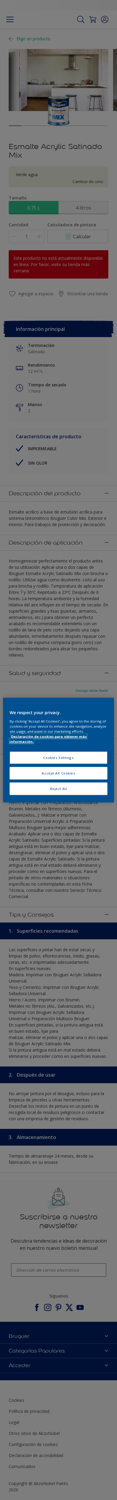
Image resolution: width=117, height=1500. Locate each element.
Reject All (58, 788)
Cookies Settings (58, 757)
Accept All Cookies (58, 773)
